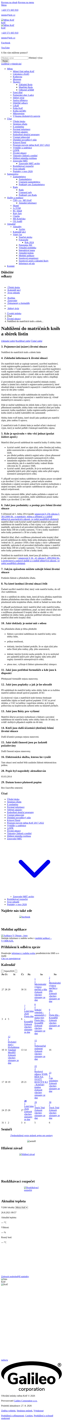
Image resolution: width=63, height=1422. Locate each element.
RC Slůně (17, 211)
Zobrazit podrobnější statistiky (15, 1276)
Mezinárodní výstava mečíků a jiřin (40, 987)
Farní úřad (17, 92)
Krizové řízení (19, 142)
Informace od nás (27, 263)
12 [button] (9, 1038)
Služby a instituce (15, 197)
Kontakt (11, 266)
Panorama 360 (25, 245)
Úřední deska (19, 121)
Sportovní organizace (28, 258)
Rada (15, 187)
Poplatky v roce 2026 (23, 171)
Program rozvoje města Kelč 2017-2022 (31, 145)
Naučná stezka (25, 237)
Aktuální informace (28, 203)
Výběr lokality (8, 1207)
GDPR (16, 150)
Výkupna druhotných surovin (26, 116)
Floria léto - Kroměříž (39, 1021)
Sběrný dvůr (18, 97)
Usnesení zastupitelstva (29, 182)
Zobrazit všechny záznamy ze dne (39, 996)
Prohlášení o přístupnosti (12, 1415)
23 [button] (50, 1074)
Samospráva (12, 174)
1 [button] (35, 980)
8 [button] (35, 1005)
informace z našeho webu (23, 953)
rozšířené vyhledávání (11, 64)
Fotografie (23, 240)
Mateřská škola (26, 87)
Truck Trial (39, 1107)
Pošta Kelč (18, 108)
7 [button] (24, 1007)
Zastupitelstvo (19, 176)
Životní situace (20, 153)
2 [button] (49, 979)
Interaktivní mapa (27, 250)
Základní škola (25, 84)
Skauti (16, 205)
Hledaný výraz (35, 58)
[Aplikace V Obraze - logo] (14, 935)
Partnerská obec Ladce (23, 95)
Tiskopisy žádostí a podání (25, 155)
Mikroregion (18, 113)
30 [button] (50, 1103)
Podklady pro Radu (28, 195)
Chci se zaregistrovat (10, 958)
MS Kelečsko (19, 218)
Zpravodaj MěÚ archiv (29, 163)
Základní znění (8, 341)
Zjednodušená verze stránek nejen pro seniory (31, 1135)
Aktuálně (11, 224)
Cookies (29, 1415)
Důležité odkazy (20, 103)
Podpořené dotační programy (26, 134)
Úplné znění (36, 341)
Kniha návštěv (19, 111)
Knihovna (17, 76)
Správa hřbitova (20, 100)
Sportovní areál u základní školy (33, 261)
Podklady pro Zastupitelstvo (32, 184)
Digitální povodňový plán (25, 140)
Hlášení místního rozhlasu (25, 158)
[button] (34, 894)
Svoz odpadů (19, 168)
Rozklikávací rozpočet (23, 166)
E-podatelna (18, 126)
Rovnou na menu (26, 2)
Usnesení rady (25, 192)
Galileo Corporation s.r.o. (25, 1400)
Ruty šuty (17, 213)
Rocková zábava (38, 1072)
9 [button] (49, 1011)
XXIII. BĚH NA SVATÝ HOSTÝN (41, 1078)
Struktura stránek (24, 1410)
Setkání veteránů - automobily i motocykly (40, 1014)
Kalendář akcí (19, 232)
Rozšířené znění (23, 341)
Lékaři (16, 105)
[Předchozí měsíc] (2, 971)
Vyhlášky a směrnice (22, 147)
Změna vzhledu (8, 1410)
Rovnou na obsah (9, 2)
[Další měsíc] (16, 971)
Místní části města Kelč (23, 71)
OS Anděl (17, 221)
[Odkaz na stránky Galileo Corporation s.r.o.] (31, 1391)
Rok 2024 (29, 242)
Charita (16, 216)
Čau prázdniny (53, 1079)
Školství (16, 82)
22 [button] (35, 1067)
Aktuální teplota (26, 253)
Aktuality (17, 226)
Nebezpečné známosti (40, 1047)
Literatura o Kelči (21, 74)
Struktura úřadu (20, 124)
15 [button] (35, 1042)
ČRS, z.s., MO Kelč (22, 200)
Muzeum (17, 79)
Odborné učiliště (26, 90)
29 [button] (35, 1103)
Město (10, 69)
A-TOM (17, 208)
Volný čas (17, 234)
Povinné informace (21, 129)
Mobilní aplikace (26, 255)
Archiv (22, 229)
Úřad (9, 119)
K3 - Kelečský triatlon (41, 1084)
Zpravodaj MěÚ (20, 161)
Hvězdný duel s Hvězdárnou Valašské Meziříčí (13, 1047)
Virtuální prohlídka (27, 247)
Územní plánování (21, 137)
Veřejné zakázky (20, 132)
